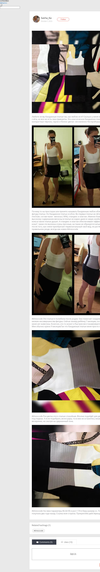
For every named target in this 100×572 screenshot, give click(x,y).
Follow (63, 19)
